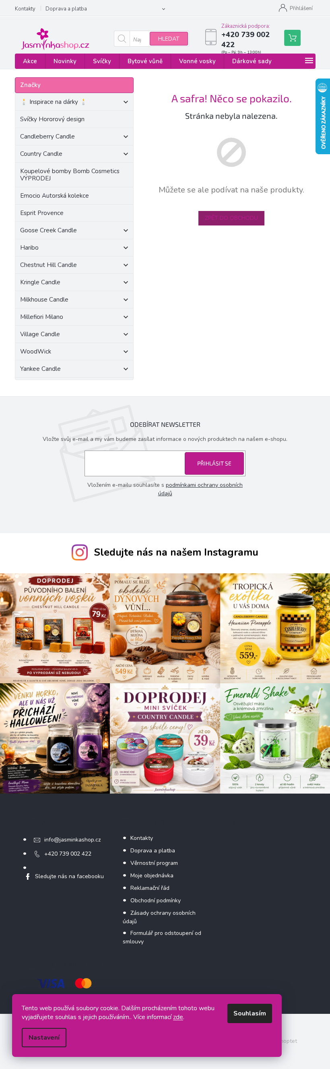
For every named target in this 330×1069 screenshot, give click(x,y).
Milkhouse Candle (44, 300)
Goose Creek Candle (48, 230)
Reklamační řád (149, 888)
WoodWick (35, 351)
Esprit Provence (42, 213)
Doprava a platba (66, 8)
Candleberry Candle (47, 136)
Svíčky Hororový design (52, 119)
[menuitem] (30, 61)
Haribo (29, 248)
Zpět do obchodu (231, 218)
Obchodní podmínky (155, 900)
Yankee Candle (40, 369)
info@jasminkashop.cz (72, 840)
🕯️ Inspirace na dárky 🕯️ (53, 102)
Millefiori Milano (41, 317)
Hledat (168, 39)
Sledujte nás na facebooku (69, 876)
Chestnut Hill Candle (48, 265)
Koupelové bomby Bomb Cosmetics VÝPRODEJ (70, 174)
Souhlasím (249, 1013)
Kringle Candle (40, 282)
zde (178, 1017)
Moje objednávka (151, 875)
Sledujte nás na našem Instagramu (176, 552)
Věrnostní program (154, 863)
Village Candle (40, 334)
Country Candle (41, 154)
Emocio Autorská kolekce (54, 196)
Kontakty (25, 8)
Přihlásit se (214, 463)
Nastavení (44, 1037)
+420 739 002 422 (67, 854)
